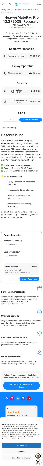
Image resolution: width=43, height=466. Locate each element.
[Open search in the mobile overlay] (3, 4)
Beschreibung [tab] (9, 127)
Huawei (16, 10)
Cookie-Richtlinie (9, 463)
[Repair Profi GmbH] (22, 4)
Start (3, 10)
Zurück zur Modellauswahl (21, 27)
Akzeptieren (22, 445)
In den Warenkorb (30, 119)
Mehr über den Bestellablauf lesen (21, 385)
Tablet (8, 10)
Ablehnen (21, 452)
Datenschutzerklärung (24, 463)
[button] (39, 420)
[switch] (38, 462)
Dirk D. (9, 408)
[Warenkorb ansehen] (10, 4)
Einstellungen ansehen (21, 458)
